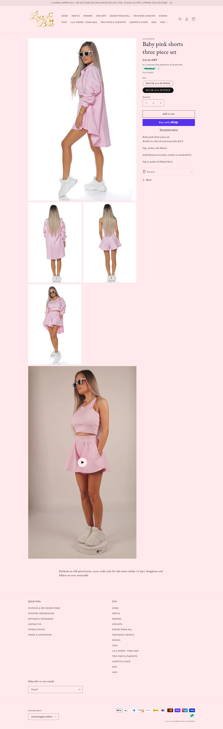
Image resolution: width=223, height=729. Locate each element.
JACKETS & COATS (121, 661)
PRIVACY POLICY (36, 629)
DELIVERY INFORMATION (41, 613)
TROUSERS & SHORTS (123, 634)
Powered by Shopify (188, 721)
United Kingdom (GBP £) (42, 716)
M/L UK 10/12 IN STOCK (158, 90)
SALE (114, 666)
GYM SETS (117, 624)
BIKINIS (116, 640)
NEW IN (116, 613)
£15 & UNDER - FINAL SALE (125, 650)
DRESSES (116, 618)
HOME (115, 608)
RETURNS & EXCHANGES (40, 618)
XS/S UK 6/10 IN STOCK (158, 83)
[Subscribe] (79, 689)
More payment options (169, 129)
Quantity (146, 97)
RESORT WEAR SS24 (122, 629)
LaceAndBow (175, 721)
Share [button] (149, 179)
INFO (114, 672)
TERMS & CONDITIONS (40, 634)
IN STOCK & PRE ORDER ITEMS (44, 608)
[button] (163, 22)
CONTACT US (34, 624)
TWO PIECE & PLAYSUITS (124, 656)
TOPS (114, 645)
